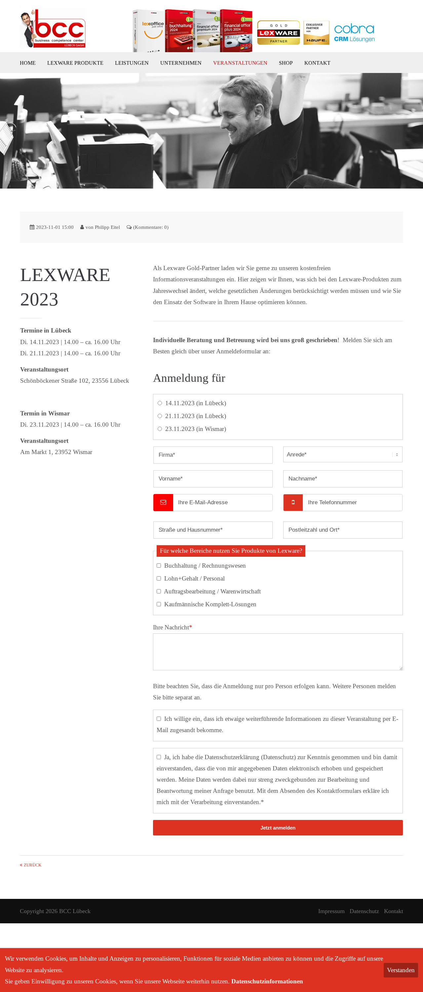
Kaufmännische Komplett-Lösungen (210, 604)
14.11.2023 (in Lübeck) (195, 403)
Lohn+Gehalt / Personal (194, 578)
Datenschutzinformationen (267, 981)
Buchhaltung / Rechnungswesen (205, 565)
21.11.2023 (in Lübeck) (195, 415)
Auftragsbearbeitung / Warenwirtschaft (212, 591)
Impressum (331, 911)
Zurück (32, 865)
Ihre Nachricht (172, 627)
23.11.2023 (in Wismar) (195, 428)
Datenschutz (278, 757)
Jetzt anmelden (277, 828)
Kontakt (393, 911)
